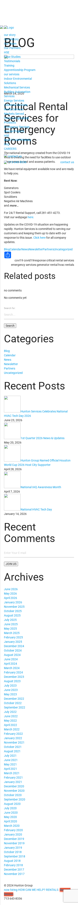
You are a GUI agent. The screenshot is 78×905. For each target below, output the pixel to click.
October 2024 (13, 650)
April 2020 (10, 821)
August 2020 (12, 803)
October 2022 (13, 703)
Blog (7, 249)
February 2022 (13, 733)
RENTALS (52, 889)
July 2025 (10, 619)
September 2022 (14, 707)
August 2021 (12, 751)
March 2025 (12, 633)
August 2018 (12, 860)
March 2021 (12, 773)
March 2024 (12, 668)
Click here (39, 237)
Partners (48, 249)
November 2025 (14, 606)
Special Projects (14, 131)
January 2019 (13, 847)
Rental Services (14, 109)
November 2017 (14, 874)
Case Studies (12, 56)
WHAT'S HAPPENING (17, 140)
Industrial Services (15, 105)
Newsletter (36, 249)
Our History (11, 39)
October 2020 (13, 795)
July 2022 (10, 711)
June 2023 (11, 690)
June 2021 (11, 760)
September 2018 (14, 856)
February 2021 (13, 777)
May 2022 (10, 720)
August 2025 (12, 615)
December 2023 (14, 676)
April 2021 (10, 768)
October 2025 (13, 611)
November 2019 (14, 843)
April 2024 (10, 663)
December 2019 (14, 839)
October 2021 (13, 747)
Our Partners (12, 48)
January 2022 (13, 738)
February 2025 (13, 637)
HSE (6, 52)
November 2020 (14, 790)
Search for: (9, 308)
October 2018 (13, 852)
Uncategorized (63, 249)
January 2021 (13, 782)
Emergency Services (17, 127)
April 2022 (10, 725)
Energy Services (14, 100)
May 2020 (10, 817)
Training (9, 65)
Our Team (10, 43)
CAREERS (10, 148)
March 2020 (12, 825)
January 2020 (13, 834)
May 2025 (10, 628)
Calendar (15, 249)
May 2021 (10, 764)
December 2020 (14, 786)
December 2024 (14, 646)
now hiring (10, 889)
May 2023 (10, 694)
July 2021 (10, 755)
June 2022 (11, 716)
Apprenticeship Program (19, 70)
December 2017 (14, 869)
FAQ (6, 144)
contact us (15, 156)
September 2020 (14, 799)
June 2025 (11, 624)
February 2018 (13, 865)
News (25, 249)
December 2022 (14, 698)
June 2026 (11, 589)
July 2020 (10, 808)
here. (31, 217)
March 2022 (12, 729)
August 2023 (12, 681)
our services (11, 74)
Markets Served (14, 113)
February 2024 (13, 672)
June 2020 (11, 812)
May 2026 (10, 593)
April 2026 (10, 598)
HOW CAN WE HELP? (31, 889)
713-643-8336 (17, 162)
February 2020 (13, 830)
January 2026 (13, 602)
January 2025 (13, 641)
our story (10, 35)
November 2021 (14, 742)
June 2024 (11, 659)
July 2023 (10, 685)
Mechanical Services (17, 87)
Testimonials (12, 61)
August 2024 (12, 655)
